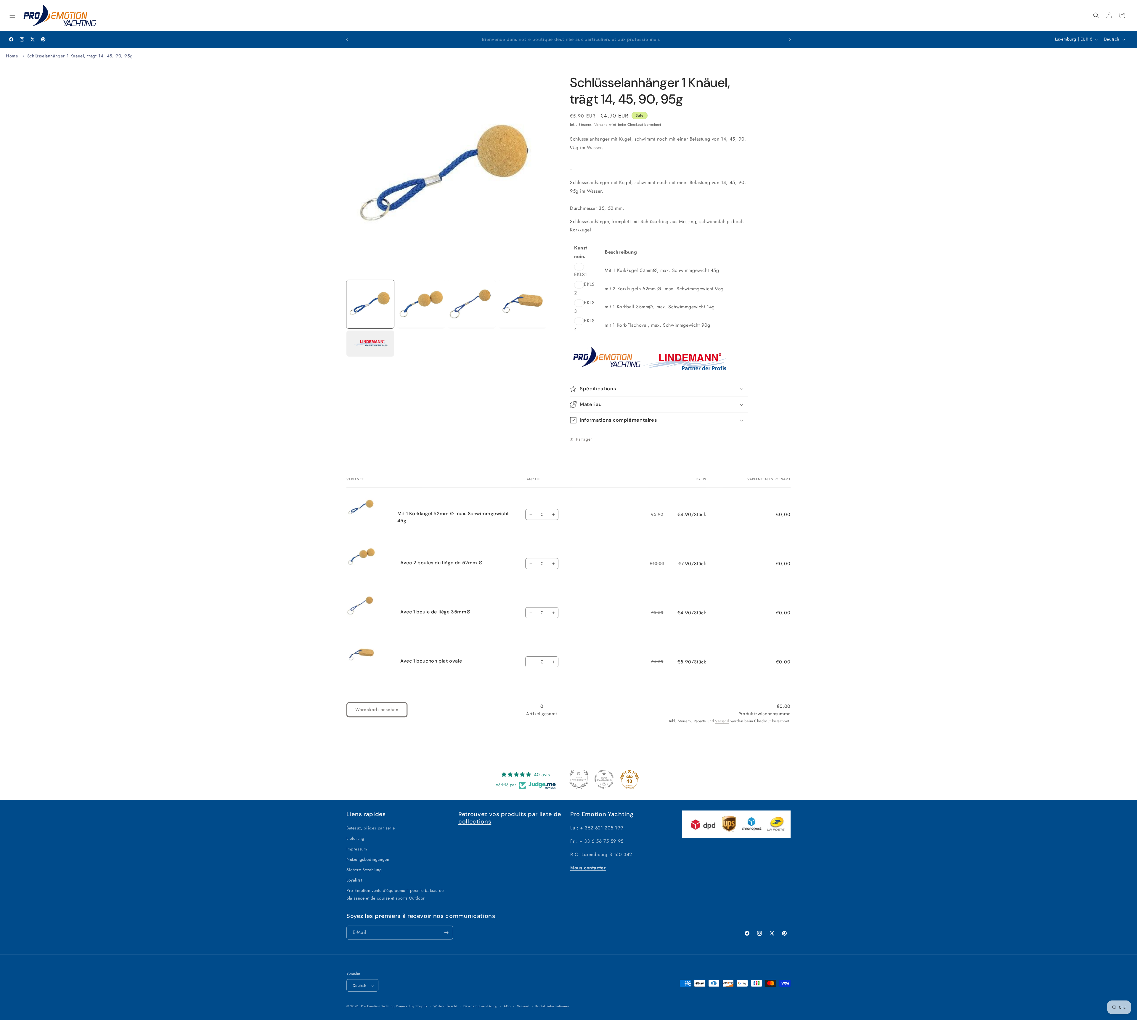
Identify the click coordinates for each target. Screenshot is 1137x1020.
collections (474, 821)
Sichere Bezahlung (364, 870)
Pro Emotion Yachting (378, 1006)
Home (12, 56)
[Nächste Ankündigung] (789, 39)
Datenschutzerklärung (480, 1006)
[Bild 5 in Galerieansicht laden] (370, 344)
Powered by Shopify (411, 1006)
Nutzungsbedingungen (367, 859)
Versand (601, 124)
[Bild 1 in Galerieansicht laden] (370, 304)
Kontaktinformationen (552, 1006)
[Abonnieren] (446, 933)
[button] (12, 15)
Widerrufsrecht (445, 1006)
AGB (507, 1006)
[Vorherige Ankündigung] (347, 39)
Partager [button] (584, 439)
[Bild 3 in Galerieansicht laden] (472, 304)
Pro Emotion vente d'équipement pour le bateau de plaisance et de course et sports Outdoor (395, 894)
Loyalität (354, 880)
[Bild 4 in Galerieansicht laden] (522, 304)
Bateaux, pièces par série (370, 828)
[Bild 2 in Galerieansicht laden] (421, 304)
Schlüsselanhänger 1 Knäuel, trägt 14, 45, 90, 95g (80, 56)
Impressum (356, 849)
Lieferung (355, 839)
